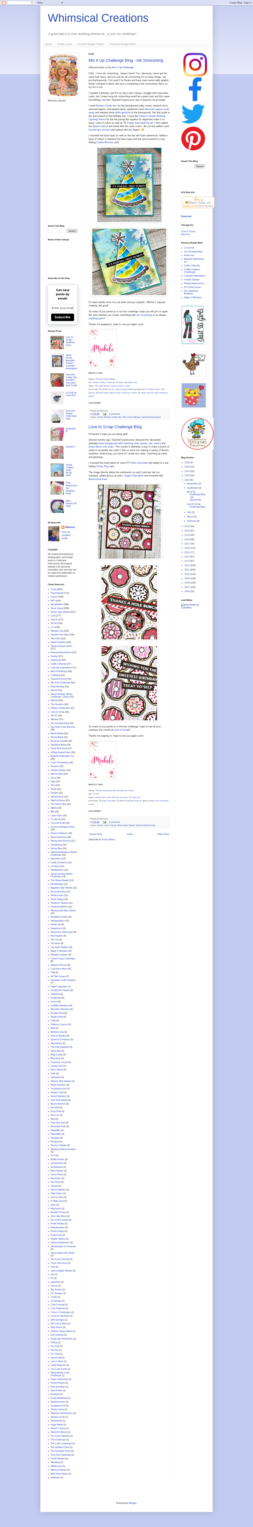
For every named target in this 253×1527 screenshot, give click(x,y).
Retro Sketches (58, 1085)
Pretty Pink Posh (59, 748)
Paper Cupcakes (59, 986)
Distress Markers (59, 833)
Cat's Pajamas (58, 1308)
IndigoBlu (55, 1130)
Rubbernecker (58, 1402)
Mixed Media (57, 733)
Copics (54, 596)
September (193, 488)
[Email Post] (104, 414)
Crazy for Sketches (60, 1316)
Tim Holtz (55, 943)
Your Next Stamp (59, 1100)
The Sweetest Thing (61, 1451)
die (150, 443)
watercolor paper (117, 386)
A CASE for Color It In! (71, 394)
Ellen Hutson (57, 1170)
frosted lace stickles (99, 129)
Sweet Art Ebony (59, 1432)
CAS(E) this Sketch (60, 990)
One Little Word (58, 1216)
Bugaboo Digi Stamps (62, 887)
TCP (53, 1155)
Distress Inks (57, 895)
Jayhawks (56, 1077)
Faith (53, 1073)
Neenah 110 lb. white (103, 797)
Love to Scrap (121, 729)
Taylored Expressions (151, 417)
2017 (187, 543)
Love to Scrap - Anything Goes (70, 341)
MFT (53, 600)
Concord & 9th (58, 823)
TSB (53, 972)
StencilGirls (56, 1043)
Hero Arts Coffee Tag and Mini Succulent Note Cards (71, 380)
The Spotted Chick (60, 1447)
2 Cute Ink (56, 819)
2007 (187, 587)
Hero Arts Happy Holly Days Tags (71, 414)
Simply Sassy (57, 1409)
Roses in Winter (58, 1145)
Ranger (54, 793)
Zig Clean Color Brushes (63, 727)
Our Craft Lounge (59, 1220)
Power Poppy (57, 1231)
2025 (187, 466)
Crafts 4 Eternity (58, 664)
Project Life (56, 1235)
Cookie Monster (104, 142)
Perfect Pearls (58, 1383)
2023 (187, 475)
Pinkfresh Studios (59, 903)
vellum (127, 386)
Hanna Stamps (58, 1189)
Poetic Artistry (57, 1223)
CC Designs (57, 1293)
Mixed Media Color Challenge (60, 1374)
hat (103, 99)
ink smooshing (144, 315)
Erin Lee (55, 1115)
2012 (187, 565)
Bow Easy (56, 1058)
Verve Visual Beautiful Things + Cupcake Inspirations (71, 362)
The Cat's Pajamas (60, 1436)
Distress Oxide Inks (113, 417)
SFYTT (54, 715)
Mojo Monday (57, 686)
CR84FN (55, 994)
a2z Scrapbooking (60, 723)
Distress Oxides (99, 382)
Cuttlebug (55, 675)
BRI (52, 811)
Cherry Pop (102, 466)
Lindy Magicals (58, 1365)
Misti (53, 1028)
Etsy (53, 1119)
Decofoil (55, 1107)
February (192, 521)
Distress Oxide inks (106, 105)
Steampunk (56, 1420)
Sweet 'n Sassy (58, 1428)
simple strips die (147, 393)
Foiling (54, 1342)
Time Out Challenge (61, 1455)
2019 (187, 535)
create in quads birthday (124, 389)
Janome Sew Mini (60, 634)
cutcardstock (57, 1163)
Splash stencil (100, 126)
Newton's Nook (58, 1212)
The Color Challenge (61, 1443)
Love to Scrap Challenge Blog (115, 426)
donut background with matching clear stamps (123, 443)
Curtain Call (57, 1066)
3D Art (54, 623)
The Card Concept (60, 1259)
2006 (187, 591)
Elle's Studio (57, 1069)
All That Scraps (58, 976)
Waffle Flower (57, 1159)
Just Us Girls (57, 1197)
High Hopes (57, 1193)
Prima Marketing (59, 1398)
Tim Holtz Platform (60, 947)
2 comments (114, 414)
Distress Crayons (59, 1024)
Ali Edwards (57, 1167)
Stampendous (58, 920)
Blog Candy (56, 1054)
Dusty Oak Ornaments (62, 1338)
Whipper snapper (59, 954)
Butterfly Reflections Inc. (63, 756)
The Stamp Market (60, 880)
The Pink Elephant (60, 1047)
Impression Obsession (62, 932)
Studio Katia (57, 1017)
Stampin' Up (57, 631)
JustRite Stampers (60, 1005)
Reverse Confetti (59, 741)
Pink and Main (58, 1387)
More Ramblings (59, 671)
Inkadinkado (57, 884)
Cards (100, 417)
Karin (53, 1205)
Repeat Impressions (61, 652)
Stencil (54, 690)
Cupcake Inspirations (61, 667)
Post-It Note (56, 1390)
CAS (53, 615)
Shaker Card (57, 1092)
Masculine (56, 1208)
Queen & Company (60, 1039)
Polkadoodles (57, 1227)
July (189, 512)
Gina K (54, 619)
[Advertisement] (62, 163)
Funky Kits (56, 998)
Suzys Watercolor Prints (62, 1253)
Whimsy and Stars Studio (63, 910)
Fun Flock (55, 1182)
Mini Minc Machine (60, 1009)
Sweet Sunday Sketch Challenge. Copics (62, 695)
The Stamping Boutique (191, 292)
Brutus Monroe (58, 1104)
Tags (53, 781)
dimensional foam (98, 479)
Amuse (54, 1285)
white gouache (123, 112)
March (190, 516)
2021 (187, 526)
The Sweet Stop (58, 804)
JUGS (53, 789)
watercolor (56, 660)
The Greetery (57, 704)
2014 (187, 556)
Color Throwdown (60, 762)
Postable (55, 1138)
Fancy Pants (57, 1174)
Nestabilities (57, 604)
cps (52, 1274)
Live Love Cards (59, 1369)
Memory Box (57, 774)
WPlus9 (54, 700)
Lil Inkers (55, 866)
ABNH (54, 808)
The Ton (55, 939)
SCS (53, 785)
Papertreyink (57, 593)
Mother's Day (57, 1032)
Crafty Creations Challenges (192, 270)
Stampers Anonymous (62, 1413)
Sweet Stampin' (58, 1096)
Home (48, 43)
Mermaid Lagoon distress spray (108, 393)
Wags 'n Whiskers (59, 951)
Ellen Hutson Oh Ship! (71, 504)
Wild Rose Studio (59, 1473)
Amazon (55, 766)
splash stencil (154, 389)
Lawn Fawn (56, 815)
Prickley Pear (57, 1013)
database (55, 1477)
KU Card (55, 1353)
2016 (187, 548)
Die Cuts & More (59, 1323)
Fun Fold (55, 1346)
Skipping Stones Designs (63, 1149)
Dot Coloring (57, 1335)
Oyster (149, 122)
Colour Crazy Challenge (63, 958)
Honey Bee (56, 848)
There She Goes (59, 1263)
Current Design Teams (91, 43)
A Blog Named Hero (61, 752)
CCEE (54, 1297)
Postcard (55, 1394)
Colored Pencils (59, 679)
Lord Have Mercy (59, 968)
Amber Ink (56, 924)
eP (52, 1278)
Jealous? (70, 446)
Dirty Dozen (56, 1327)
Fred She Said (58, 1122)
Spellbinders (57, 870)
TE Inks (96, 794)
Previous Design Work (123, 43)
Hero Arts (55, 638)
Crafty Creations (59, 862)
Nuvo (53, 777)
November (192, 483)
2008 (187, 582)
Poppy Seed (133, 122)
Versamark (110, 382)
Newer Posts (95, 834)
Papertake (56, 1134)
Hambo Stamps (58, 770)
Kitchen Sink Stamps (61, 1081)
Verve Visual (57, 608)
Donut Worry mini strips (101, 446)
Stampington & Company (63, 1246)
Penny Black (57, 737)
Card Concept (58, 1304)
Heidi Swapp (57, 899)
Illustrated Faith (58, 1126)
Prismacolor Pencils (61, 841)
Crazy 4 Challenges (61, 1312)
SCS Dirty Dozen (192, 287)
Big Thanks (56, 1289)
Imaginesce (56, 928)
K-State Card (57, 1201)
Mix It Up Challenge (122, 67)
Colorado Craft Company (63, 980)
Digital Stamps (58, 642)
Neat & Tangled (58, 1035)
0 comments (114, 822)
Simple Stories (58, 1239)
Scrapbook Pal (58, 1405)
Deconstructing (58, 891)
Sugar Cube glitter (134, 475)
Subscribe (63, 317)
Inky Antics (56, 858)
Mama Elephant (58, 837)
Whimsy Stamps (59, 1470)
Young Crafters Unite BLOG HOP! (70, 470)
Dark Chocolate (139, 462)
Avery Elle (56, 1051)
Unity (53, 1020)
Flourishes (56, 1178)
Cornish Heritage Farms (63, 827)
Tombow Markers (59, 906)
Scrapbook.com (58, 1088)
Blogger (133, 1503)
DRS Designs (57, 1320)
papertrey (55, 1282)
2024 (187, 471)
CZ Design (56, 1301)
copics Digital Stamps (61, 1270)
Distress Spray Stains (61, 1331)
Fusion (54, 1001)
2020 (187, 530)
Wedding (55, 1462)
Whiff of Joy (56, 1466)
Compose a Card (59, 1062)
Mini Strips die (136, 801)
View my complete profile (66, 535)
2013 (187, 561)
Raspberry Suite (59, 917)
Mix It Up (185, 234)
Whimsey (70, 527)
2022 (187, 480)
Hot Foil (54, 1350)
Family (54, 656)
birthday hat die (108, 389)
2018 (187, 539)
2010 (187, 574)
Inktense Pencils (59, 965)
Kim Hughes (57, 935)
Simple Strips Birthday (106, 379)
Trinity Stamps (58, 1458)
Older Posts (163, 834)
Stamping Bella (58, 744)
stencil (157, 443)
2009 (187, 578)
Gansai (54, 1186)
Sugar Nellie (57, 1424)
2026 (187, 462)
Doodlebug (56, 844)
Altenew (55, 719)
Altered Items (57, 796)
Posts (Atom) (108, 839)
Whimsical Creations (98, 18)
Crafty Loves (64, 43)
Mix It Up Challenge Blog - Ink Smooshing (126, 60)
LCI (52, 627)
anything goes (96, 318)
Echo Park (56, 1111)
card (53, 1267)
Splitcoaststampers (60, 1242)
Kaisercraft (56, 1357)
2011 (187, 569)
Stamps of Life (58, 1417)
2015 (187, 552)
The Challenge (58, 1439)
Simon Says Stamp (125, 825)
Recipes (55, 1141)
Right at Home (58, 800)
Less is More (57, 1361)
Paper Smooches (59, 1379)
